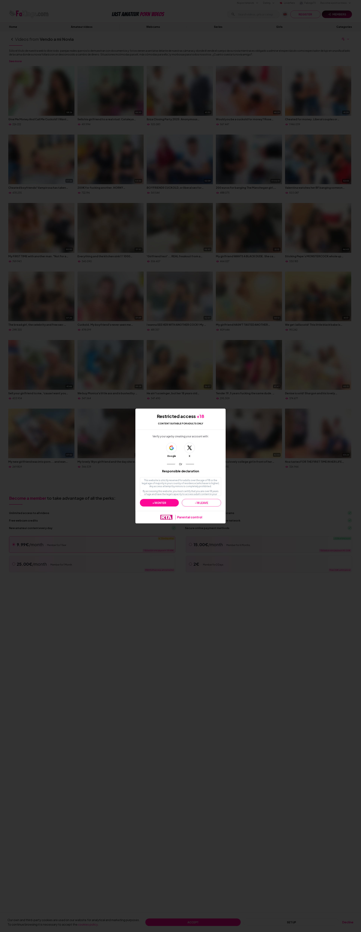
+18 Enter (159, 502)
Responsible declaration (180, 471)
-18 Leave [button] (201, 502)
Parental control (189, 517)
